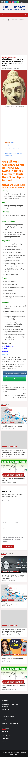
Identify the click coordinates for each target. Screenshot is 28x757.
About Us (4, 713)
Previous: (14, 388)
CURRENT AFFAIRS (12, 446)
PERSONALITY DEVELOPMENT (10, 723)
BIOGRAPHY (5, 731)
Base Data (5, 57)
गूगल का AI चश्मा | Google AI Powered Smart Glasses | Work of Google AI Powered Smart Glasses (13, 576)
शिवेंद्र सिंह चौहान (6, 428)
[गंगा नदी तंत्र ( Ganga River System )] (14, 415)
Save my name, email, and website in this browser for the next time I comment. (13, 539)
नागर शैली (4, 348)
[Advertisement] (14, 40)
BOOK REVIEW (6, 735)
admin (5, 68)
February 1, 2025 (13, 428)
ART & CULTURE (11, 57)
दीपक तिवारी (5, 580)
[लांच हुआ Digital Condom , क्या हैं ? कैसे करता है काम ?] (14, 647)
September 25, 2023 (12, 68)
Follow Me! (5, 706)
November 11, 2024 (11, 482)
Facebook (5, 354)
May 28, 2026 (11, 580)
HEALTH (4, 742)
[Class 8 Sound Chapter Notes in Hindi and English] (14, 468)
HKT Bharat (14, 7)
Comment (5, 500)
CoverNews (23, 752)
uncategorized (11, 422)
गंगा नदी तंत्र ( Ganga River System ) (12, 426)
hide (12, 142)
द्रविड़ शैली (5, 351)
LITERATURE (5, 738)
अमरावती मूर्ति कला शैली (8, 346)
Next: (15, 395)
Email (17, 522)
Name (4, 522)
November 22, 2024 (14, 661)
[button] (2, 15)
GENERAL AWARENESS (8, 716)
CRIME (15, 654)
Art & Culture (5, 720)
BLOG (11, 654)
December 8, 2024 (13, 456)
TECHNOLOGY (6, 571)
